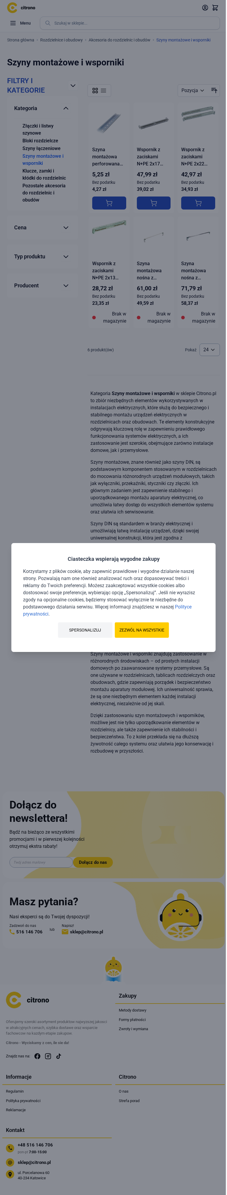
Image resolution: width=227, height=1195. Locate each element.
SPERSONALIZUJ (85, 630)
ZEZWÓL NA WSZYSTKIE (141, 630)
